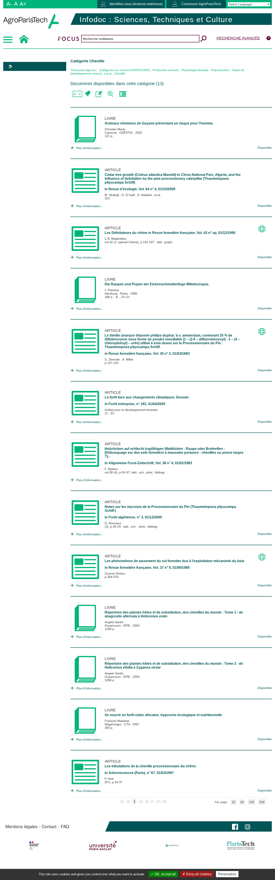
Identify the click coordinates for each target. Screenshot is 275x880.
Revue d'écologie (122, 189)
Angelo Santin (114, 622)
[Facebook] (235, 826)
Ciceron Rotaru (115, 573)
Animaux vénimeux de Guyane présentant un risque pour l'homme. (159, 123)
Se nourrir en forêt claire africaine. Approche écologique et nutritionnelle (163, 715)
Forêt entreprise (121, 404)
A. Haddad (145, 195)
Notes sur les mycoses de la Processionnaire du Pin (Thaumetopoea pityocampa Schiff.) (170, 508)
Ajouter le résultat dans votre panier (87, 94)
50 (242, 802)
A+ (23, 4)
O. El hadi (129, 195)
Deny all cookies (198, 874)
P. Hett (109, 778)
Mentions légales (21, 826)
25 (233, 802)
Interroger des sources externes (122, 94)
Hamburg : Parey (117, 293)
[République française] (34, 845)
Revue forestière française (173, 233)
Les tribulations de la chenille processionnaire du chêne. (151, 766)
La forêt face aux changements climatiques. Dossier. (147, 397)
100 (251, 802)
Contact (49, 826)
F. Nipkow (111, 469)
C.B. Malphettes (115, 238)
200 (261, 802)
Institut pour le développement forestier (131, 410)
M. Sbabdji (112, 195)
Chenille (119, 73)
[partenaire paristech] (241, 845)
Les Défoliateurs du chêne (126, 233)
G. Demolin (113, 359)
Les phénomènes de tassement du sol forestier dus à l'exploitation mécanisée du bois (174, 561)
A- (9, 4)
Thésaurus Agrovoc (83, 70)
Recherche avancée (238, 38)
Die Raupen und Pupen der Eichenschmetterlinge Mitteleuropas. (157, 284)
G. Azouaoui (113, 523)
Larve (108, 73)
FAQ (65, 826)
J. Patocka (112, 290)
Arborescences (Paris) (126, 773)
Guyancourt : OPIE (118, 625)
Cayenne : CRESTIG (119, 132)
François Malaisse (117, 721)
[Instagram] (247, 826)
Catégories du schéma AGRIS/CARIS (124, 70)
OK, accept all (165, 874)
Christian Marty (115, 129)
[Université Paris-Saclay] (103, 845)
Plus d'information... (89, 148)
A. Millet (127, 359)
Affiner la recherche (111, 94)
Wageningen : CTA (118, 724)
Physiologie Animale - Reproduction (205, 70)
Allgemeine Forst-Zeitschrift (131, 463)
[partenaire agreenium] (172, 845)
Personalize (227, 874)
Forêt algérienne (121, 517)
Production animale (166, 70)
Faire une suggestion (99, 94)
